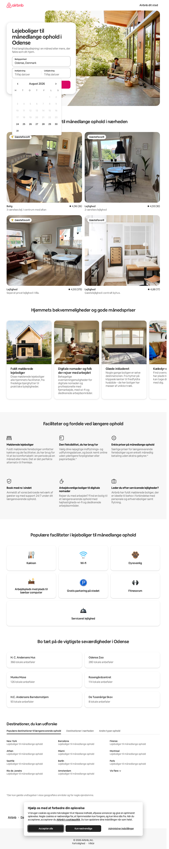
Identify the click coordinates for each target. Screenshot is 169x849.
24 (17, 124)
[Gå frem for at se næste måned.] (56, 84)
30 (56, 124)
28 (43, 124)
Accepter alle (45, 828)
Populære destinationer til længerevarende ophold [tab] (34, 730)
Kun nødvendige (83, 828)
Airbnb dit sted (148, 5)
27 (36, 124)
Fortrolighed (78, 843)
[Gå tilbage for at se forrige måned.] (18, 84)
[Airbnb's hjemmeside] (15, 5)
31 (17, 130)
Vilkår (91, 843)
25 (24, 124)
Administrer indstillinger (121, 828)
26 (30, 124)
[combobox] (41, 63)
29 (49, 124)
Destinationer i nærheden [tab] (80, 730)
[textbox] (27, 74)
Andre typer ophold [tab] (109, 730)
